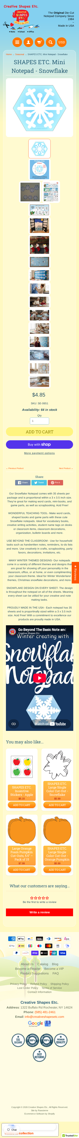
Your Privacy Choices (34, 1127)
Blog (55, 964)
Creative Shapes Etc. (38, 1107)
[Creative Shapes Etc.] (21, 19)
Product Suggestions (34, 973)
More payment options (39, 453)
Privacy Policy (18, 983)
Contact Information (40, 991)
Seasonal (19, 54)
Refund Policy (38, 983)
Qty (39, 415)
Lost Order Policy (27, 987)
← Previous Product (15, 468)
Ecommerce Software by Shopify (39, 1114)
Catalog (42, 964)
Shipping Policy (59, 983)
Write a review (40, 912)
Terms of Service (52, 987)
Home (9, 54)
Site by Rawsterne (39, 1110)
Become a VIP (54, 968)
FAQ (56, 973)
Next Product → (66, 468)
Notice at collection (19, 1133)
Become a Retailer (27, 968)
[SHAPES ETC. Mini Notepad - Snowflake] (39, 148)
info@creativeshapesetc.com (44, 1016)
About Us (27, 964)
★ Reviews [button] (75, 572)
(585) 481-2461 (45, 1012)
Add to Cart (21, 805)
